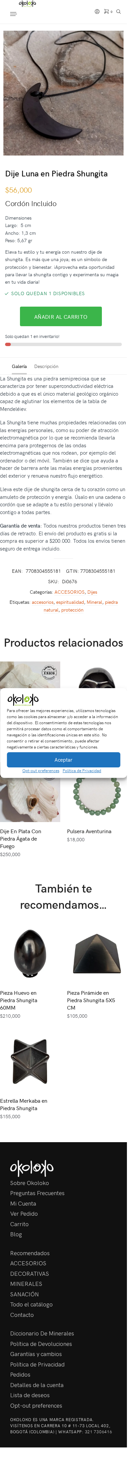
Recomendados (30, 1253)
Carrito (19, 1224)
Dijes (92, 592)
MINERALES (26, 1283)
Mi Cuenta (23, 1203)
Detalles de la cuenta (37, 1385)
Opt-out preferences (40, 770)
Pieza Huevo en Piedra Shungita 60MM (18, 1000)
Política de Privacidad (82, 770)
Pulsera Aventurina (89, 831)
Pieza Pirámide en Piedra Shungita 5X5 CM (91, 1000)
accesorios (42, 602)
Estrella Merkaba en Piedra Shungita (23, 1104)
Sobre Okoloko (29, 1183)
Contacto (22, 1314)
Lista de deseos (30, 1395)
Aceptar (63, 759)
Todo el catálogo (31, 1304)
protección (72, 610)
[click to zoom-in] (66, 93)
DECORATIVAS (29, 1273)
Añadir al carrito (61, 316)
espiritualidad (70, 602)
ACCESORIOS (69, 592)
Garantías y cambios (36, 1354)
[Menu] (20, 14)
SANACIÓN (24, 1294)
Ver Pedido (24, 1213)
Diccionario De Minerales (42, 1333)
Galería (19, 366)
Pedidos (20, 1374)
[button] (116, 700)
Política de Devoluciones (41, 1344)
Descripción (46, 366)
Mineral (94, 602)
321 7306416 (98, 1431)
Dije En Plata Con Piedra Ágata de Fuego (20, 838)
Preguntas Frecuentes (37, 1193)
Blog (16, 1234)
